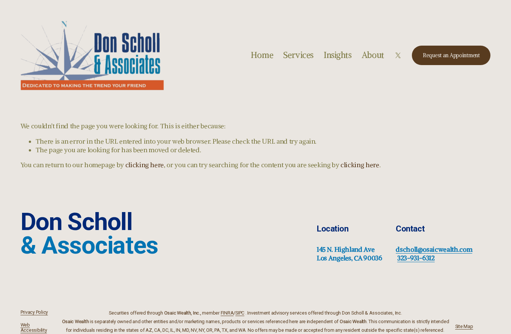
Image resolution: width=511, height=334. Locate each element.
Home (262, 55)
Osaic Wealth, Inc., (182, 313)
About (373, 55)
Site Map (464, 326)
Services (298, 55)
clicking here (144, 165)
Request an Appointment (451, 55)
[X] (398, 55)
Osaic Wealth (75, 321)
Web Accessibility (34, 327)
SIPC (239, 313)
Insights (337, 55)
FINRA (227, 313)
